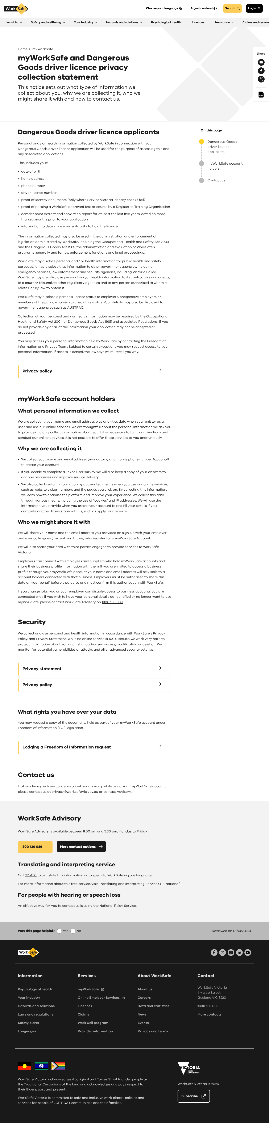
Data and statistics (153, 1006)
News (142, 1014)
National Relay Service (117, 905)
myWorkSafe (42, 49)
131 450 (31, 875)
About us (145, 989)
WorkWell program (93, 1023)
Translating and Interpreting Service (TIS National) (140, 884)
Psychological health (35, 989)
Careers (144, 997)
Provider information (95, 1031)
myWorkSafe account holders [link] (225, 166)
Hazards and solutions (36, 1006)
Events (143, 1023)
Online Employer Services (99, 997)
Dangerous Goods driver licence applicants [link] (222, 146)
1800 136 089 (112, 602)
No (78, 931)
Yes (65, 931)
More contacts (210, 1014)
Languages (27, 1031)
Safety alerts (28, 1023)
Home (23, 49)
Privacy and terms (153, 1031)
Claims (83, 1014)
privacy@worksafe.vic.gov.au (74, 791)
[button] (14, 22)
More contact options (78, 846)
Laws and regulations (35, 1014)
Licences (85, 1006)
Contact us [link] (216, 180)
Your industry (29, 997)
